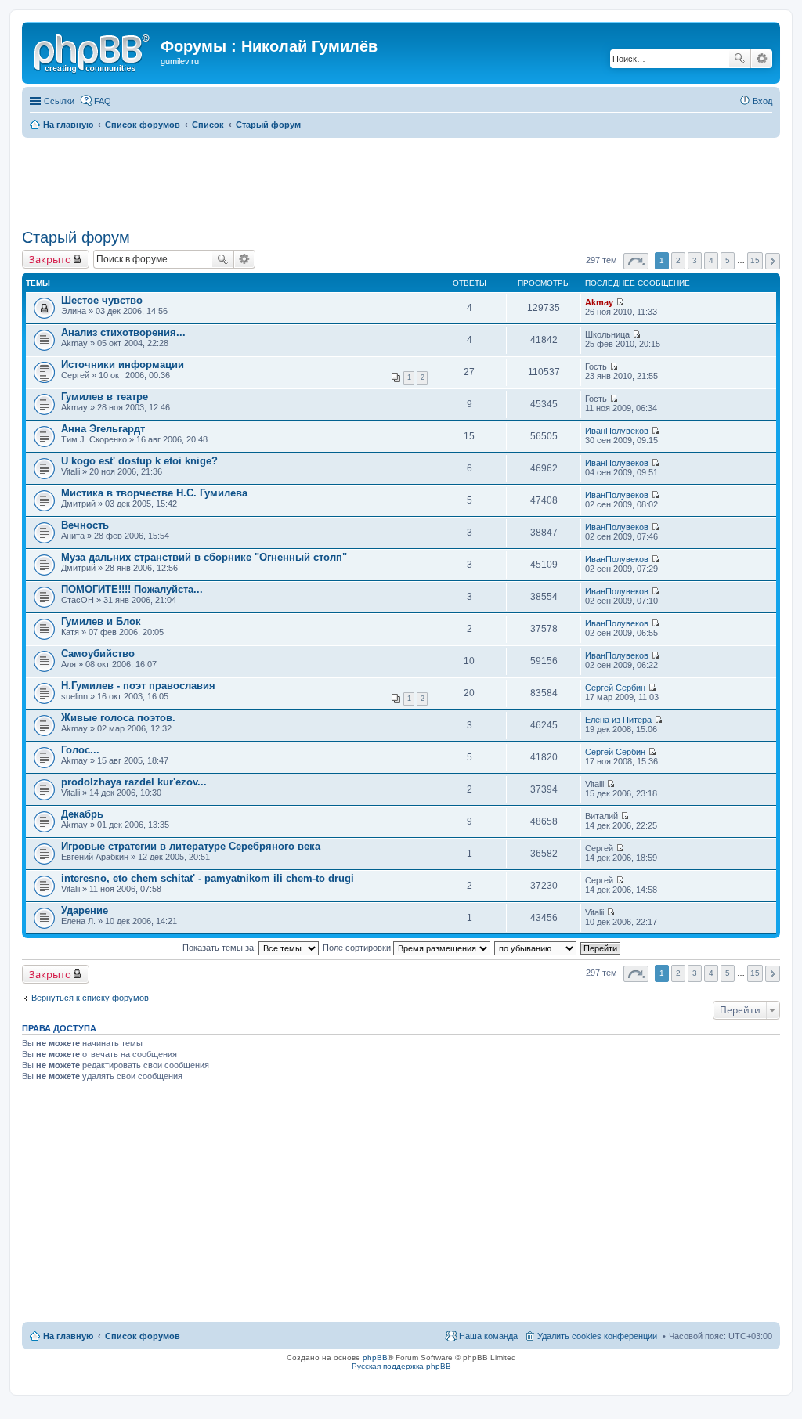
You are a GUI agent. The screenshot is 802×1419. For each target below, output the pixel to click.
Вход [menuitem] (762, 101)
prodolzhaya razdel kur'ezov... (134, 782)
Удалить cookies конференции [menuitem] (597, 1336)
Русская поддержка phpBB (401, 1366)
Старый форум (76, 237)
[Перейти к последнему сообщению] (620, 302)
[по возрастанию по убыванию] (536, 947)
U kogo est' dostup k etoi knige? (139, 461)
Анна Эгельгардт (103, 429)
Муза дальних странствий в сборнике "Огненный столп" (204, 557)
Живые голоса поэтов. (118, 718)
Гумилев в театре (104, 397)
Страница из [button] (635, 261)
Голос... (80, 750)
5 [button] (727, 260)
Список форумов (142, 1336)
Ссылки (59, 101)
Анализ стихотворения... (123, 332)
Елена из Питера (618, 719)
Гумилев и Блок (101, 621)
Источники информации (122, 364)
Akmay (599, 302)
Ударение (84, 910)
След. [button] (772, 261)
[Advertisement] (401, 181)
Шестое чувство (102, 300)
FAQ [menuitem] (102, 101)
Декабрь (82, 814)
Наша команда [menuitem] (488, 1336)
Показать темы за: (220, 947)
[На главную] (93, 51)
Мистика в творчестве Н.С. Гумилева (154, 493)
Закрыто (50, 259)
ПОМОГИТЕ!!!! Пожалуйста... (132, 589)
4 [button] (711, 260)
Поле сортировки (358, 947)
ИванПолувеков (616, 430)
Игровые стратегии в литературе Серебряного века (190, 846)
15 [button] (755, 260)
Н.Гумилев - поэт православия (138, 685)
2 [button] (678, 260)
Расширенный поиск (761, 58)
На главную (68, 1336)
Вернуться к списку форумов (90, 997)
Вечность (85, 525)
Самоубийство (98, 653)
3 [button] (694, 260)
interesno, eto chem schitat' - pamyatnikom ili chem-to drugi (207, 878)
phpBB (375, 1357)
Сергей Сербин (615, 687)
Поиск (739, 58)
